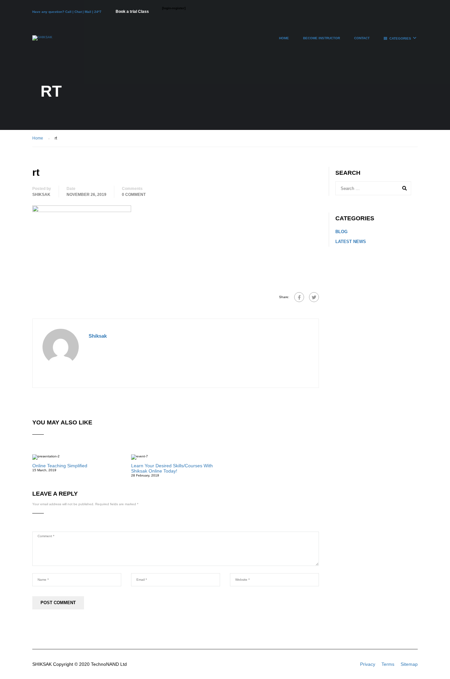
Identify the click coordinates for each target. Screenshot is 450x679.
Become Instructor (321, 38)
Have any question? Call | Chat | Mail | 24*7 (67, 12)
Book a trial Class (132, 11)
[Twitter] (314, 297)
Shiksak (41, 194)
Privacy (367, 664)
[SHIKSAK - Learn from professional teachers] (42, 41)
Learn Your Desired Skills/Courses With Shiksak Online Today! (172, 468)
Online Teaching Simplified (59, 465)
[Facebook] (299, 297)
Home (284, 38)
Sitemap (409, 664)
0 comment (134, 194)
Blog (341, 231)
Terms (387, 664)
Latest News (350, 241)
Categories (400, 38)
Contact (362, 38)
